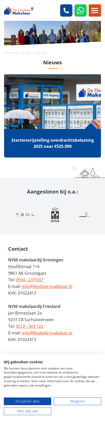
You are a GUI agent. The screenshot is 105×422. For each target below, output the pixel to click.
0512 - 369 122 (29, 326)
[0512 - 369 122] (66, 10)
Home (26, 53)
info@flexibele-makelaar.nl (47, 286)
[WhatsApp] (80, 10)
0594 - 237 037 (29, 280)
